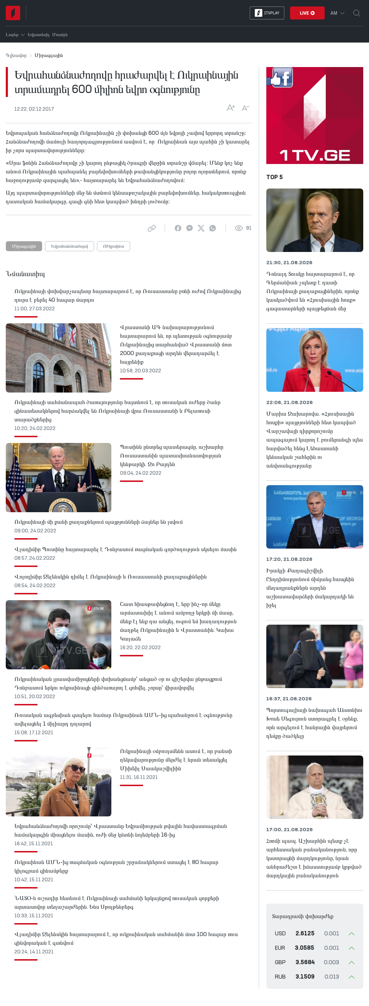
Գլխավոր (16, 55)
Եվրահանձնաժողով (69, 246)
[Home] (13, 13)
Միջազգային (24, 246)
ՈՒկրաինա (113, 246)
